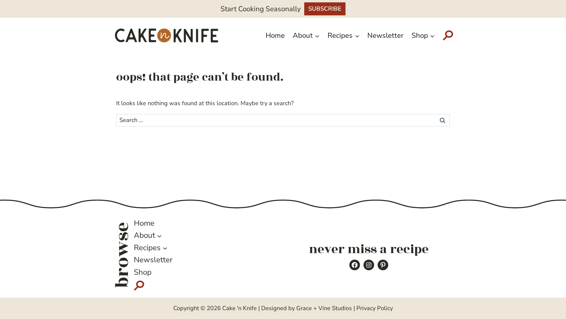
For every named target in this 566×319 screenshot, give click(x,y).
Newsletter (385, 35)
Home (275, 35)
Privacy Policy (374, 308)
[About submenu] (159, 235)
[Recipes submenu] (165, 247)
